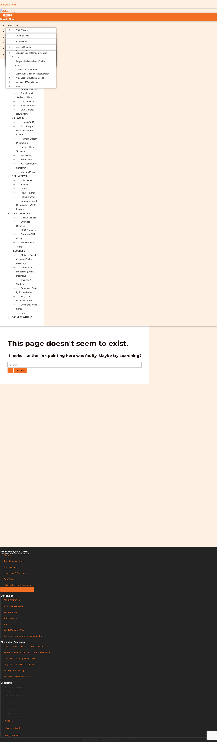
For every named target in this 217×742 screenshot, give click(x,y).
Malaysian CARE (8, 4)
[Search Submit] (10, 370)
